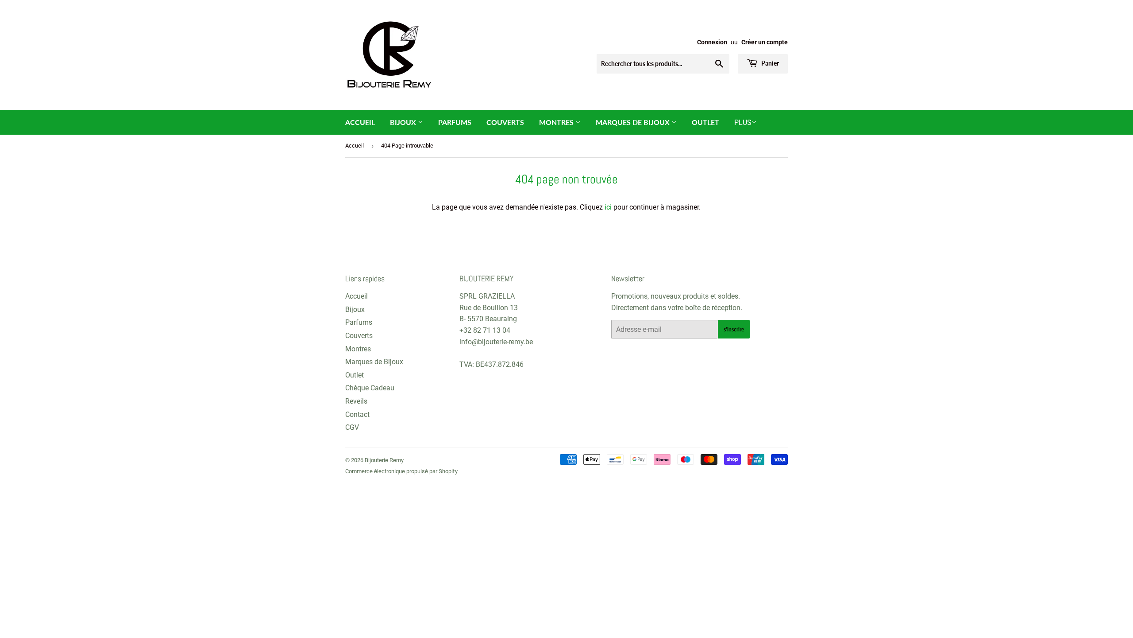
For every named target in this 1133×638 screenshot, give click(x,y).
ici (608, 207)
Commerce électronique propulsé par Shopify (401, 471)
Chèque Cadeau (369, 388)
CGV (352, 427)
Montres (557, 122)
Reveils (356, 401)
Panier (769, 63)
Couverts (505, 122)
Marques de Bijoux (633, 122)
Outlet (705, 122)
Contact (357, 414)
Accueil (360, 122)
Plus (742, 122)
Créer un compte (764, 42)
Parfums (454, 122)
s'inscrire (734, 329)
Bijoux (404, 122)
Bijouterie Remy (384, 460)
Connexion (712, 42)
